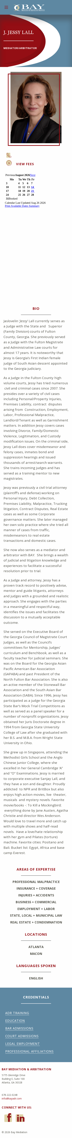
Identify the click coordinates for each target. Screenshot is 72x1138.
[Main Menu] (6, 7)
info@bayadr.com (12, 1098)
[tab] (41, 163)
